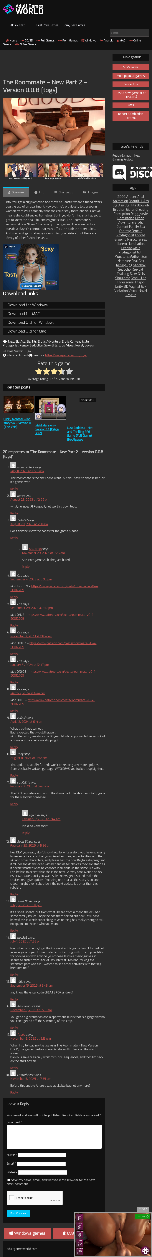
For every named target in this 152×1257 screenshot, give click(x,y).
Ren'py (24, 345)
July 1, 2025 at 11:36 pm (26, 941)
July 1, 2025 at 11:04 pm (26, 905)
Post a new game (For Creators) (131, 95)
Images (93, 192)
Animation (120, 201)
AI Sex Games (28, 44)
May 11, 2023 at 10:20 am (27, 471)
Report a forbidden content (130, 116)
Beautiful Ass (139, 201)
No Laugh (35, 549)
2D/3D (28, 40)
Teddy (21, 1035)
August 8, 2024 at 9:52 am (28, 758)
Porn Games (70, 40)
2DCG (121, 197)
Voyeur (89, 345)
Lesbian (127, 248)
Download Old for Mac (27, 331)
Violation (121, 291)
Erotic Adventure (49, 341)
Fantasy (125, 231)
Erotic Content (71, 341)
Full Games (47, 40)
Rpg (129, 265)
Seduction (36, 345)
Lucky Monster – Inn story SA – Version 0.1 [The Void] (18, 423)
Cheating (142, 210)
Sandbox (139, 265)
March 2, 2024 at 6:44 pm (27, 693)
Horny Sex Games (74, 25)
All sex (131, 197)
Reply (14, 489)
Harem (122, 244)
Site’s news (130, 67)
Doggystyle (139, 214)
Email (11, 1164)
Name (12, 1155)
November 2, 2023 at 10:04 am (31, 636)
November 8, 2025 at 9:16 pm (30, 1039)
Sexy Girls (50, 345)
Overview (18, 192)
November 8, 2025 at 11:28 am (31, 1010)
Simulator (122, 278)
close (143, 1209)
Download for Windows (28, 305)
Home (13, 40)
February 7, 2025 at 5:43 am (29, 786)
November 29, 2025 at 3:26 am (43, 553)
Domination (125, 218)
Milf (140, 252)
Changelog (66, 192)
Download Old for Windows (31, 322)
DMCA (131, 105)
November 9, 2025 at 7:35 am (30, 1079)
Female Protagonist (129, 233)
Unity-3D (121, 287)
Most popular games (131, 76)
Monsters (122, 257)
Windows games (29, 1233)
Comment (14, 1122)
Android (108, 40)
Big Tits (32, 341)
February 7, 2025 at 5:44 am (41, 819)
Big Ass (20, 341)
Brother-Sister (124, 210)
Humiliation (136, 244)
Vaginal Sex (137, 287)
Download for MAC (24, 313)
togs (62, 345)
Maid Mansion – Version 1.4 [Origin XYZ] (47, 429)
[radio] (38, 371)
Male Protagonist (129, 250)
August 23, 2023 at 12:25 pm (29, 500)
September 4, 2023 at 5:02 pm (31, 579)
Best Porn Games (47, 25)
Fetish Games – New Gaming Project (126, 157)
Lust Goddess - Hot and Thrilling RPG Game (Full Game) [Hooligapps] (79, 434)
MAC (122, 40)
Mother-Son (138, 257)
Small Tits (138, 278)
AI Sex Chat (17, 25)
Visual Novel (74, 345)
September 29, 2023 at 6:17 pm (31, 608)
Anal (140, 197)
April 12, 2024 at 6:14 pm (26, 722)
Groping (120, 239)
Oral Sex (138, 261)
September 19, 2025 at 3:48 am (31, 986)
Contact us (131, 84)
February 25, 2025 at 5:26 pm (30, 845)
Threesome (125, 282)
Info (41, 192)
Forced (140, 235)
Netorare (124, 261)
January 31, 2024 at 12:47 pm (29, 665)
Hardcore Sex (137, 239)
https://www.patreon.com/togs (66, 355)
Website (12, 1172)
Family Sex (137, 227)
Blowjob (143, 205)
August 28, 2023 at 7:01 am (29, 524)
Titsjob (139, 282)
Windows (90, 40)
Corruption (122, 214)
